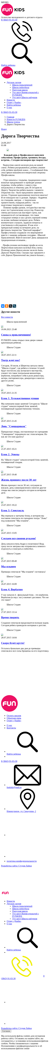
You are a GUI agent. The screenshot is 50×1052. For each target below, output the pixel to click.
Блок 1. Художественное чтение (20, 398)
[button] (25, 272)
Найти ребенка (14, 105)
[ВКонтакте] (2, 306)
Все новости (7, 317)
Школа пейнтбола (20, 87)
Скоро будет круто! (12, 643)
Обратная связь (14, 718)
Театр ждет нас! (10, 360)
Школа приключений (22, 85)
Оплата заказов (14, 715)
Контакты (11, 728)
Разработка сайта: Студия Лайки (16, 866)
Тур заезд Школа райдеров (24, 97)
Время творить (10, 617)
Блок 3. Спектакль (12, 510)
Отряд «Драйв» (14, 102)
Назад (4, 129)
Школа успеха (13, 122)
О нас (9, 107)
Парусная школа (20, 90)
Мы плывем (8, 566)
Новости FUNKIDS (16, 119)
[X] (10, 306)
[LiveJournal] (14, 306)
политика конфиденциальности (22, 861)
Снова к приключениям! (16, 334)
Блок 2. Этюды (10, 454)
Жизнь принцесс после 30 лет (18, 479)
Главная (10, 117)
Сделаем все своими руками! (18, 538)
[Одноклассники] (6, 306)
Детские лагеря (14, 82)
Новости (11, 100)
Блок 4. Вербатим (12, 589)
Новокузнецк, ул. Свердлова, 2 (21, 811)
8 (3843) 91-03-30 (9, 761)
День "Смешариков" (14, 426)
